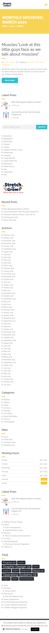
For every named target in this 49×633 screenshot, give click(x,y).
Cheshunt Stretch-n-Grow (13, 150)
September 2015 (9, 362)
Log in (5, 437)
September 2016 (9, 340)
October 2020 (8, 296)
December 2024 (9, 274)
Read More (10, 80)
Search (41, 127)
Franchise (6, 533)
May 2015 (6, 373)
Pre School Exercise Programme (17, 544)
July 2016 (6, 346)
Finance (9, 562)
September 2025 (9, 249)
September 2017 (9, 321)
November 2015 (9, 360)
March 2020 (7, 307)
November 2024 (9, 277)
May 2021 (6, 290)
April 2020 (7, 304)
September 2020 (9, 299)
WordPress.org (8, 445)
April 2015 (7, 376)
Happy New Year (9, 220)
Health (15, 570)
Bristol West (7, 141)
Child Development (10, 541)
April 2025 (7, 263)
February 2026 (8, 235)
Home (5, 585)
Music (38, 570)
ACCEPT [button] (35, 629)
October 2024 (8, 279)
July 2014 (6, 385)
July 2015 (6, 368)
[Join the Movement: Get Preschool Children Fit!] (6, 115)
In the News (7, 413)
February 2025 (8, 268)
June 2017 (7, 324)
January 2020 (8, 313)
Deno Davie (31, 62)
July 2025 (6, 254)
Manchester (7, 164)
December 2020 (9, 293)
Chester (6, 147)
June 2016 (7, 349)
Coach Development (12, 527)
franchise (6, 411)
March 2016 (7, 357)
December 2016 (9, 332)
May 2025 (7, 260)
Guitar (35, 566)
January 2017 (8, 329)
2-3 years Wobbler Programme (15, 605)
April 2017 (7, 326)
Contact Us (7, 547)
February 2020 (8, 310)
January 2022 (8, 285)
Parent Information (10, 416)
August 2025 (8, 252)
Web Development (26, 579)
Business (6, 400)
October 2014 (8, 382)
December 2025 (9, 241)
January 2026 (8, 238)
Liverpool (6, 155)
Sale (5, 169)
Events (5, 405)
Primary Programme (11, 599)
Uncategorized (8, 422)
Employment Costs (10, 217)
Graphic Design (16, 566)
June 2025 (7, 257)
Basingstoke (7, 139)
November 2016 (9, 335)
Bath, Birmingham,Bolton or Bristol (26, 102)
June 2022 (7, 282)
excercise (6, 408)
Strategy (6, 579)
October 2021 (8, 288)
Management (25, 570)
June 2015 (7, 371)
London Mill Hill (9, 158)
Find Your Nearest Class (14, 596)
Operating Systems (19, 575)
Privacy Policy (10, 591)
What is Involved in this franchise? (17, 536)
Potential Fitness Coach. (14, 530)
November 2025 (9, 243)
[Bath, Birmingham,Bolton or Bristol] (6, 105)
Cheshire (6, 144)
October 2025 (8, 246)
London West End (10, 161)
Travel (14, 579)
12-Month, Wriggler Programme (15, 607)
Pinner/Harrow (8, 166)
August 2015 (8, 365)
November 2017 (9, 318)
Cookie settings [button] (22, 629)
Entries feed (7, 439)
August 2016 (8, 343)
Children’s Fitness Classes (13, 522)
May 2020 (7, 301)
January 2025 (8, 271)
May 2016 (6, 351)
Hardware (6, 570)
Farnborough (8, 152)
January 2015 (8, 379)
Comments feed (9, 442)
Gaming (21, 562)
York (5, 175)
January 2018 (8, 315)
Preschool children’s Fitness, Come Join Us (19, 214)
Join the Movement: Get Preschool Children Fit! (20, 212)
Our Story (7, 538)
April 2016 (7, 354)
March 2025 (7, 265)
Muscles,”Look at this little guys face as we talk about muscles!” (21, 49)
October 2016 (8, 337)
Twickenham (8, 172)
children (6, 402)
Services (6, 419)
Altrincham (7, 136)
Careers (6, 525)
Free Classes (8, 594)
